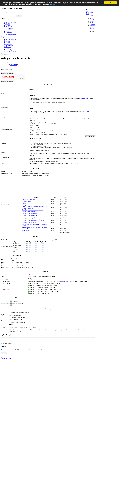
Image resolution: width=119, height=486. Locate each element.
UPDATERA (13, 65)
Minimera (87, 136)
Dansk (91, 15)
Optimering (8, 32)
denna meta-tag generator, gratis (77, 118)
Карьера (24, 205)
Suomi (91, 27)
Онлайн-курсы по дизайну (29, 215)
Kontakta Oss (89, 12)
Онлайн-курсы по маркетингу (30, 213)
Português (92, 25)
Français (92, 21)
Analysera (19, 15)
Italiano (91, 22)
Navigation (3, 37)
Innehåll (7, 24)
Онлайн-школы (26, 201)
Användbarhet (9, 28)
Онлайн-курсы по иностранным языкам (33, 220)
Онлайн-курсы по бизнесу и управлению (33, 218)
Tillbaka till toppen (10, 22)
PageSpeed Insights (10, 34)
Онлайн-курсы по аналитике (30, 211)
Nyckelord (8, 26)
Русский (92, 28)
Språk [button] (87, 14)
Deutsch (92, 17)
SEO (29, 349)
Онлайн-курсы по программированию (32, 210)
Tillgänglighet (13, 349)
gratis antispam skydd (65, 281)
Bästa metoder (23, 349)
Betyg (87, 11)
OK (110, 3)
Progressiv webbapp (38, 349)
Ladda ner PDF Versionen (7, 73)
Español (92, 19)
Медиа (24, 203)
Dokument (8, 29)
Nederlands (92, 24)
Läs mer (52, 4)
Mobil (7, 31)
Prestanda (5, 349)
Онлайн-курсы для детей (29, 222)
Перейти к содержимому (29, 199)
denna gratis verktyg (84, 98)
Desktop (4, 343)
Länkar (7, 25)
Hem (87, 9)
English (91, 18)
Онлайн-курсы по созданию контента (32, 217)
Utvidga (92, 136)
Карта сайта (25, 230)
